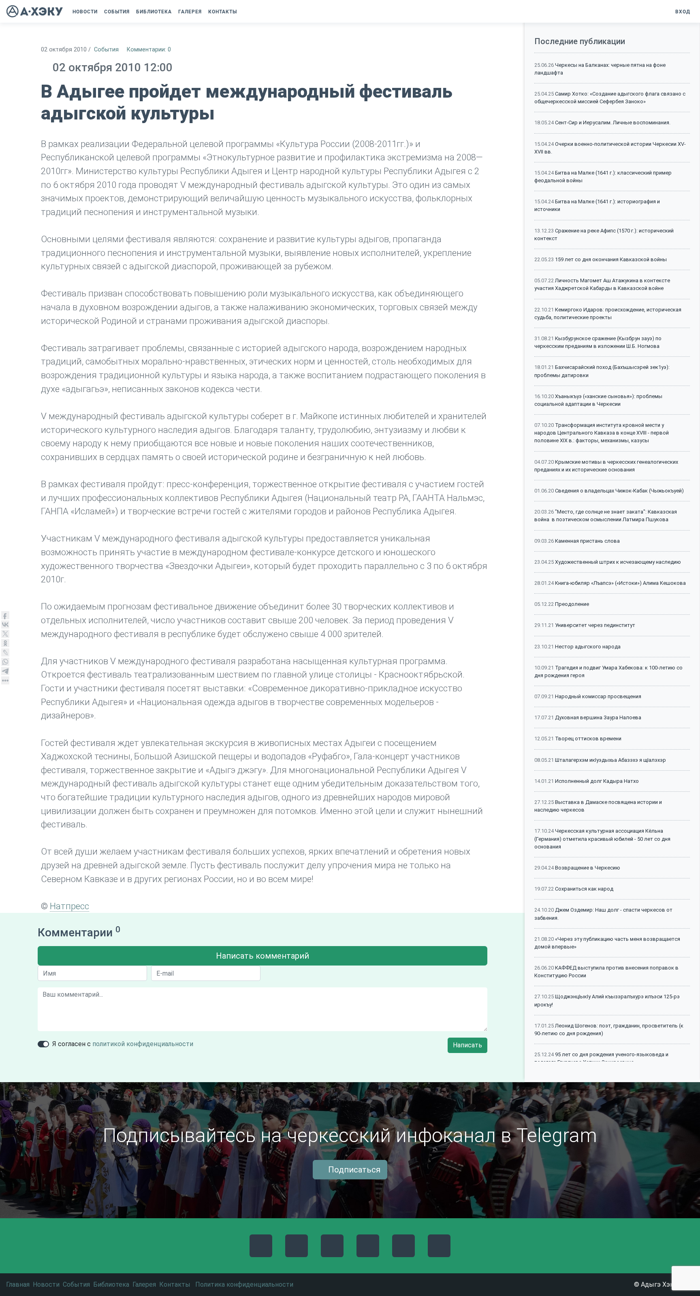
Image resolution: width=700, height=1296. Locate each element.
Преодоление (572, 604)
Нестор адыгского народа (588, 647)
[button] (246, 12)
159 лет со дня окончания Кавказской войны (611, 259)
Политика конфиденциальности (244, 1284)
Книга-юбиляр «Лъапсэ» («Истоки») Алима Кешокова (620, 583)
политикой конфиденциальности (142, 1044)
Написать (467, 1045)
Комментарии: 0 (149, 49)
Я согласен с (122, 1044)
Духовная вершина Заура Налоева (598, 717)
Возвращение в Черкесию (587, 868)
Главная (18, 1284)
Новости (46, 1284)
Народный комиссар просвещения (598, 696)
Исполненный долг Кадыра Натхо (597, 781)
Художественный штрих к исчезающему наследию (618, 562)
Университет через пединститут (595, 625)
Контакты (174, 1284)
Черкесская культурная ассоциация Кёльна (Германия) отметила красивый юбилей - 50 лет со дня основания (602, 838)
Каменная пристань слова (587, 541)
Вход (682, 12)
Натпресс (69, 906)
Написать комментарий (262, 956)
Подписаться (353, 1169)
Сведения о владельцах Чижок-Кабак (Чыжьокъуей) (619, 491)
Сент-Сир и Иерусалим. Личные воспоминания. (612, 122)
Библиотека (111, 1284)
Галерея (144, 1284)
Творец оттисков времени (588, 738)
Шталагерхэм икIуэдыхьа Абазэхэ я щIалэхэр (610, 760)
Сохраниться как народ (584, 889)
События (106, 49)
